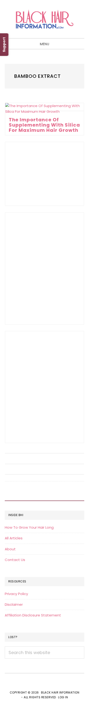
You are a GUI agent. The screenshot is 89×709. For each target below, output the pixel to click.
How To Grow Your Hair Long (29, 527)
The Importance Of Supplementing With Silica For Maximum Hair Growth (44, 124)
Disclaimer (14, 604)
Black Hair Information (44, 19)
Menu (44, 44)
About (10, 549)
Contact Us (15, 559)
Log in (63, 697)
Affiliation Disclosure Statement (33, 615)
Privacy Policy (16, 593)
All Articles (14, 538)
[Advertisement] (44, 174)
